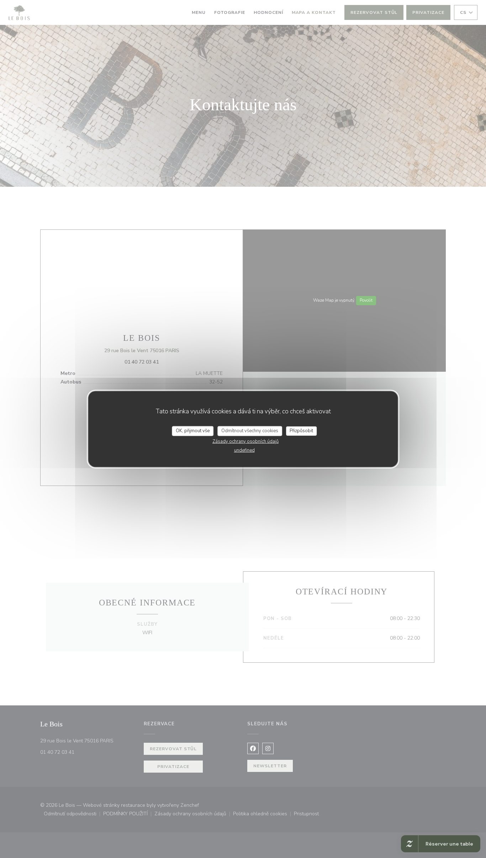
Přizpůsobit (301, 431)
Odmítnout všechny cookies (249, 431)
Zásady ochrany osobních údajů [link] (245, 441)
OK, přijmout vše (193, 431)
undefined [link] (244, 450)
